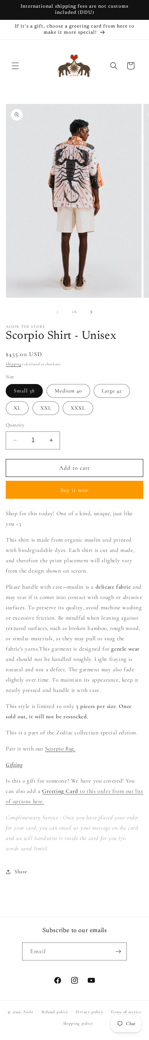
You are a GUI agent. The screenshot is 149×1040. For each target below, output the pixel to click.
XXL (45, 408)
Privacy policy (90, 1011)
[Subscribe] (118, 951)
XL (17, 408)
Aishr (28, 1011)
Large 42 (112, 390)
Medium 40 (68, 390)
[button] (15, 65)
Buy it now (74, 490)
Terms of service (125, 1011)
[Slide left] (57, 312)
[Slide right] (91, 312)
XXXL (78, 408)
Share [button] (21, 871)
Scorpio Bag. (60, 748)
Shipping (13, 364)
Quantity (15, 425)
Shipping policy (78, 1023)
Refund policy (55, 1011)
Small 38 (24, 390)
